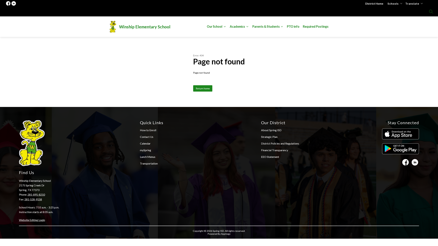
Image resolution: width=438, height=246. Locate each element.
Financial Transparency (274, 150)
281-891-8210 (36, 194)
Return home (203, 88)
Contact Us (146, 136)
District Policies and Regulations (280, 143)
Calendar (145, 143)
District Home (374, 3)
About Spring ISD (271, 130)
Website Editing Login (32, 220)
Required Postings (315, 26)
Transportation (149, 163)
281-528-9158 (33, 199)
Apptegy (225, 233)
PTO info (293, 26)
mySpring (145, 150)
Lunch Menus (147, 156)
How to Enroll (148, 130)
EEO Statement (270, 156)
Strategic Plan (269, 136)
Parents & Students (266, 26)
